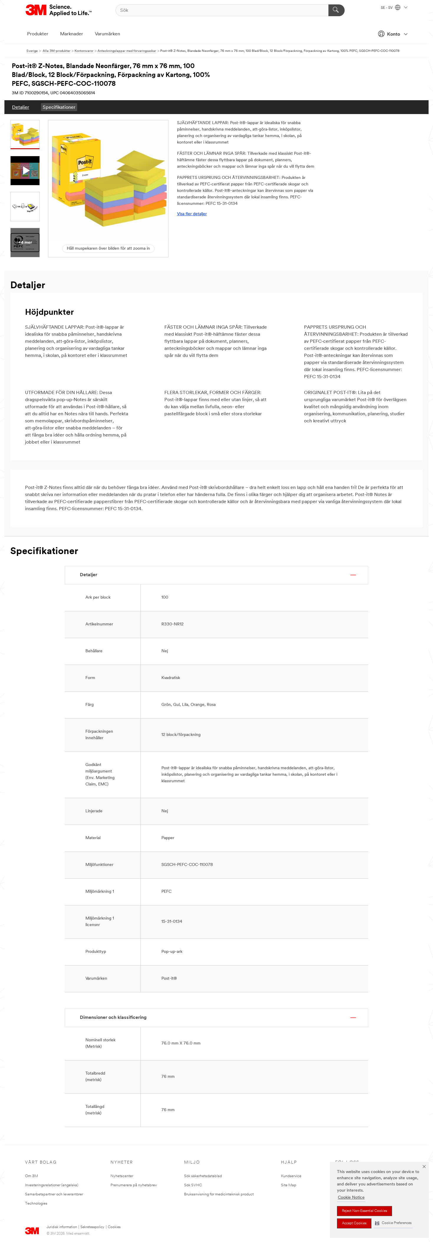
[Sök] (336, 10)
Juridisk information (62, 1227)
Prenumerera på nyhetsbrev (133, 1185)
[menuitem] (20, 107)
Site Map (288, 1185)
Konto (393, 34)
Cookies (114, 1227)
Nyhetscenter (121, 1176)
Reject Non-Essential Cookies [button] (364, 1211)
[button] (393, 1223)
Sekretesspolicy (92, 1227)
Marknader (71, 34)
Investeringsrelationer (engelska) (51, 1185)
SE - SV (387, 8)
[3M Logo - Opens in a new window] (59, 10)
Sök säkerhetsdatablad (203, 1176)
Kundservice (291, 1176)
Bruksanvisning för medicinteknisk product (219, 1194)
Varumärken (107, 34)
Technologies (36, 1203)
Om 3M (31, 1176)
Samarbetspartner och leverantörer (54, 1194)
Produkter (37, 34)
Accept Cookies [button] (354, 1223)
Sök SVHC (193, 1185)
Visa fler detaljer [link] (192, 214)
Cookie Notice (351, 1197)
